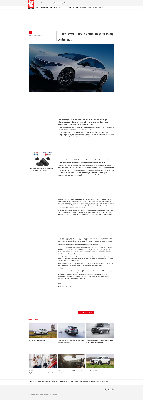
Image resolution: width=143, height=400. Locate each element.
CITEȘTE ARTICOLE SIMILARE (86, 312)
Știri (37, 7)
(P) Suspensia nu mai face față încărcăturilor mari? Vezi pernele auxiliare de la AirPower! (42, 169)
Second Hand (57, 7)
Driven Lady (75, 7)
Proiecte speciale (44, 7)
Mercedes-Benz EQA (74, 238)
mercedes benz (69, 286)
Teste (51, 7)
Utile (63, 7)
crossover (61, 286)
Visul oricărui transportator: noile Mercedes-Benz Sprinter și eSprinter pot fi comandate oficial (99, 341)
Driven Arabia (83, 7)
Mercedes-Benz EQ (80, 199)
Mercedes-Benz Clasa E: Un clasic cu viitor (38, 340)
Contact (101, 7)
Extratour (68, 7)
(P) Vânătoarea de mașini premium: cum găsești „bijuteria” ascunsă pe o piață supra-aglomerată (41, 372)
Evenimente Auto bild (92, 7)
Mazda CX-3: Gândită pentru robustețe (96, 371)
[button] (51, 3)
